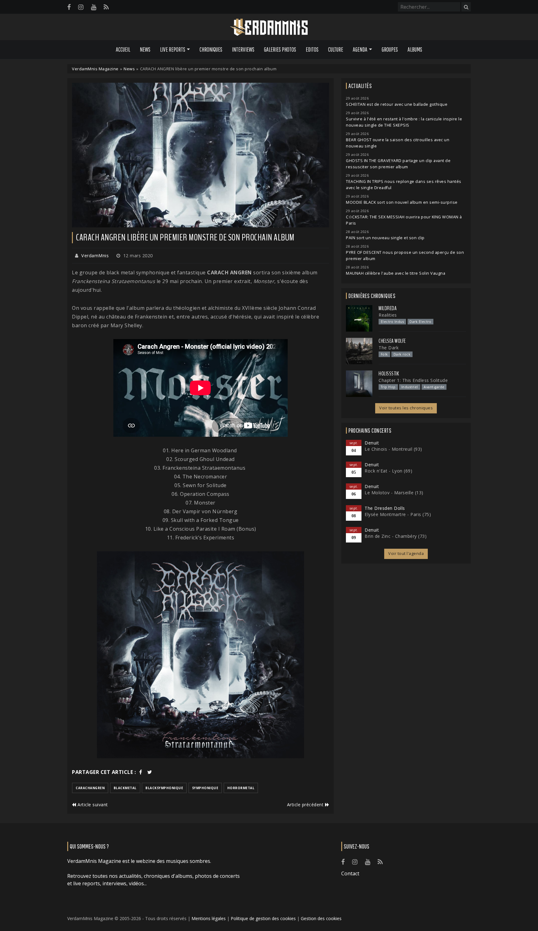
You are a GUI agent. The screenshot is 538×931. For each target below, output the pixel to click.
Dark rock (402, 354)
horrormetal (241, 788)
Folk (384, 354)
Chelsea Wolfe (392, 341)
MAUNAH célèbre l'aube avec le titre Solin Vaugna (395, 273)
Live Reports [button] (172, 49)
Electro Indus (392, 321)
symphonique (205, 788)
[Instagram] (80, 7)
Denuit (372, 443)
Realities (388, 315)
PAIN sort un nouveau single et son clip (385, 237)
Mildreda (388, 308)
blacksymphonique (164, 788)
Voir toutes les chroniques (406, 408)
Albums (415, 49)
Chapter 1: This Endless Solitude (413, 380)
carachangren (90, 788)
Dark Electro (420, 321)
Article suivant (92, 805)
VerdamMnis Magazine (95, 69)
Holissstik (389, 373)
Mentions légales (208, 918)
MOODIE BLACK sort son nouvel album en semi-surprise (402, 202)
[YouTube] (93, 7)
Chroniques (211, 49)
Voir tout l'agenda (406, 553)
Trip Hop (388, 387)
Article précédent (306, 805)
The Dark (389, 348)
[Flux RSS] (106, 7)
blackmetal (125, 788)
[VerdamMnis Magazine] (269, 27)
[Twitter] (149, 772)
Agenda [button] (360, 49)
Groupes (390, 49)
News (145, 49)
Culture (335, 49)
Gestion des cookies (321, 918)
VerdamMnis (95, 255)
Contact (350, 873)
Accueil (123, 49)
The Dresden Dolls (385, 508)
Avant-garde (434, 387)
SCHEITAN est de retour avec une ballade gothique (396, 104)
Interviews (243, 49)
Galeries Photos (280, 49)
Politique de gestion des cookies (263, 918)
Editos (312, 49)
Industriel (409, 387)
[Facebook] (69, 7)
